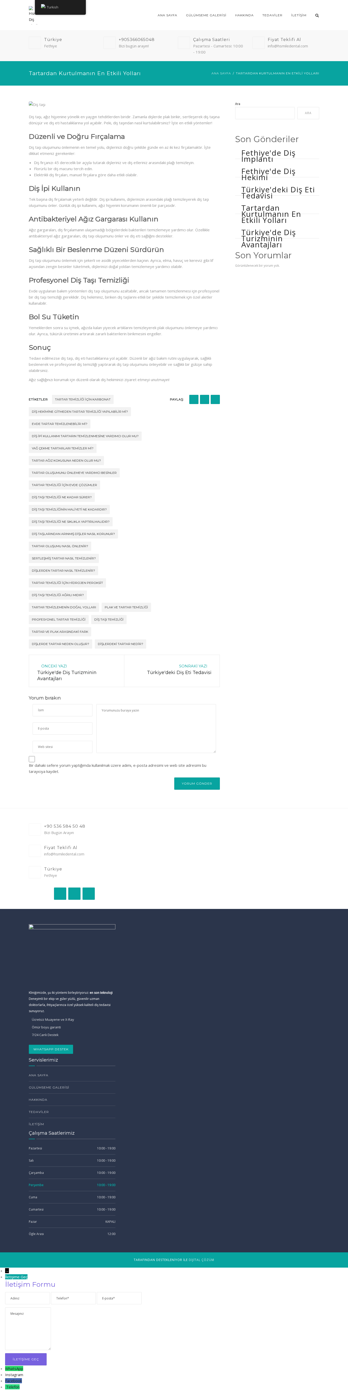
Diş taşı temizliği (109, 619)
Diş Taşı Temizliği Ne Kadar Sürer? (62, 497)
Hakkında (244, 15)
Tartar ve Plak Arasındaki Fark (60, 632)
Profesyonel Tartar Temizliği (59, 619)
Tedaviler (272, 15)
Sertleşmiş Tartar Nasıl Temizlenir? (64, 558)
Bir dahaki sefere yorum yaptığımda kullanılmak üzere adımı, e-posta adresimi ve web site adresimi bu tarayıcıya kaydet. (117, 768)
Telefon (13, 1386)
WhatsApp (14, 1368)
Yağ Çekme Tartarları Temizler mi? (62, 448)
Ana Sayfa (167, 15)
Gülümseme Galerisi (206, 15)
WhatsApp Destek (51, 1049)
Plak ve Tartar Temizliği (126, 607)
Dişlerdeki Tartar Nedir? (120, 644)
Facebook (13, 1380)
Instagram (14, 1374)
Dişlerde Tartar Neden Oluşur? (60, 644)
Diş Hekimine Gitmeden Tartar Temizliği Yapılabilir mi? (80, 411)
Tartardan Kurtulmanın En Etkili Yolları (271, 214)
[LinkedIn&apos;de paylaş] (215, 399)
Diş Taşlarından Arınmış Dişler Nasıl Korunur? (73, 534)
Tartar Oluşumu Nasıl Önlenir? (60, 546)
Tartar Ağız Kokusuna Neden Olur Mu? (66, 460)
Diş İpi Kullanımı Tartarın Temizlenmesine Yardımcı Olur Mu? (85, 436)
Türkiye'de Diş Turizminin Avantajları (268, 238)
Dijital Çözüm (201, 1260)
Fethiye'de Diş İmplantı (268, 155)
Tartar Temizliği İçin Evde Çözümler (64, 485)
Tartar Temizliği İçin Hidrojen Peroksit (67, 583)
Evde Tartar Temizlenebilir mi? (59, 424)
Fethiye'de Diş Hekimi (268, 174)
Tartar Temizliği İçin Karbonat (83, 399)
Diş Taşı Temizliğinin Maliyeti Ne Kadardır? (69, 509)
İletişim (298, 15)
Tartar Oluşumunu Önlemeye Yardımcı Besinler (74, 473)
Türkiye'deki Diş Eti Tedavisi (278, 192)
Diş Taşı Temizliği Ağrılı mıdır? (58, 595)
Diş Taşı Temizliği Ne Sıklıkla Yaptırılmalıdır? (71, 522)
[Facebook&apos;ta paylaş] (193, 399)
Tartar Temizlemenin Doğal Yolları (64, 607)
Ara (237, 104)
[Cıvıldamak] (204, 399)
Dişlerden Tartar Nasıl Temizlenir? (63, 570)
